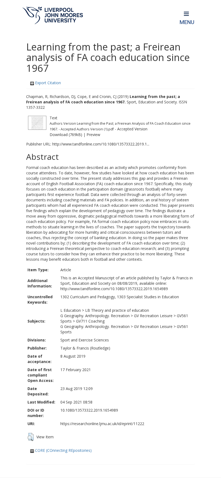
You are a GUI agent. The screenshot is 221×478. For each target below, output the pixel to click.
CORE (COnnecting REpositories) (63, 450)
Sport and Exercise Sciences (84, 340)
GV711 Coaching (90, 321)
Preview (93, 134)
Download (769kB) (66, 134)
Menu (186, 22)
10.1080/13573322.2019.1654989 (89, 410)
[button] (30, 437)
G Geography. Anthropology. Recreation (95, 315)
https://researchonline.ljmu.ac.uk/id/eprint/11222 (102, 423)
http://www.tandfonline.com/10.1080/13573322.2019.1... (100, 144)
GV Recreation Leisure (153, 315)
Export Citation (47, 82)
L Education (70, 310)
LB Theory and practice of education (117, 310)
